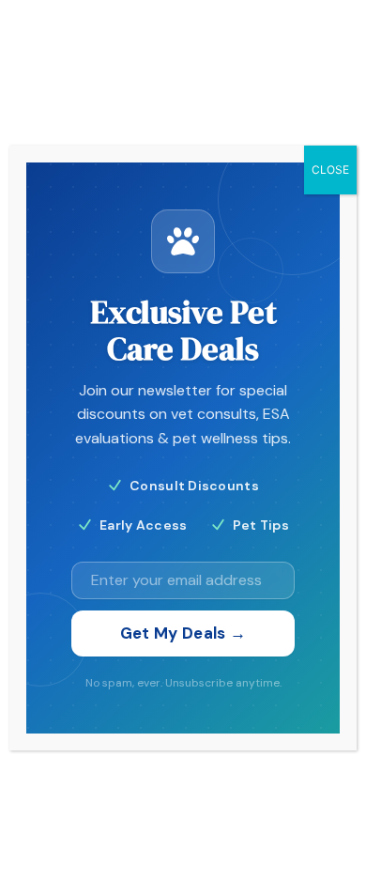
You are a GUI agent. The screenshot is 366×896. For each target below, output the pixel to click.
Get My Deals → (183, 633)
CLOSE (330, 169)
